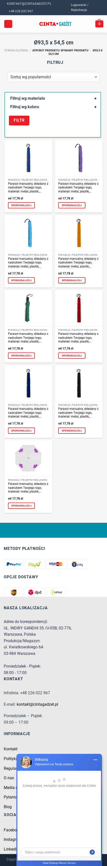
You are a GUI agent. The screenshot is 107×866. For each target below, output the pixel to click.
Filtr (19, 120)
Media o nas (14, 787)
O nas (9, 778)
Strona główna (16, 50)
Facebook (12, 830)
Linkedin (11, 849)
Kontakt (10, 749)
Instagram (13, 839)
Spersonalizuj (21, 205)
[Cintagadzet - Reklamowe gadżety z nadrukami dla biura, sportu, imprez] (55, 24)
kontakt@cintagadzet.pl (37, 704)
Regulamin (13, 768)
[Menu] (8, 24)
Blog (8, 806)
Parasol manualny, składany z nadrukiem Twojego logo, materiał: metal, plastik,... (28, 187)
